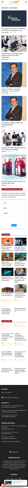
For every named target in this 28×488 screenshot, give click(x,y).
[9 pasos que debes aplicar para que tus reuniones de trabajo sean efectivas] (14, 138)
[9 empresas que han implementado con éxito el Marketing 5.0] (7, 272)
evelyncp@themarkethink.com (9, 412)
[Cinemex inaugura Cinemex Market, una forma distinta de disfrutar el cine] (7, 303)
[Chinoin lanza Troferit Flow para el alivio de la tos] (21, 303)
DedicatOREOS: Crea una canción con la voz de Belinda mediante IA (20, 249)
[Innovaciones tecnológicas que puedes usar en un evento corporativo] (14, 43)
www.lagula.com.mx (6, 433)
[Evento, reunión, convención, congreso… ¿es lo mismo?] (14, 74)
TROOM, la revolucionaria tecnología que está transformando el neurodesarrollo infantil (20, 337)
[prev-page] (2, 317)
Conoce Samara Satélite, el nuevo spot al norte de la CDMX (6, 264)
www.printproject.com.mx (7, 429)
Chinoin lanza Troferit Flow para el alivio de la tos (20, 310)
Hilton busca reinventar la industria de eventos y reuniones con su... (13, 29)
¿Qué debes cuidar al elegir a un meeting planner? (12, 123)
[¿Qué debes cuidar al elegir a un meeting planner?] (14, 108)
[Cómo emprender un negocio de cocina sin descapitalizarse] (21, 288)
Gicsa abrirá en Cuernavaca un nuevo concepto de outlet (20, 264)
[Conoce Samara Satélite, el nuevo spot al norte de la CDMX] (7, 257)
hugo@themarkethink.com (20, 410)
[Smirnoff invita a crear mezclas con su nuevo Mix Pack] (14, 167)
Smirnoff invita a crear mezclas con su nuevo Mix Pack (13, 182)
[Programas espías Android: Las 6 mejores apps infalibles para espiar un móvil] (21, 272)
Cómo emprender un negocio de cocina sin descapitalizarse (20, 295)
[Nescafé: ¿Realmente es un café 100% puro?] (7, 288)
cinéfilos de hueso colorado (13, 441)
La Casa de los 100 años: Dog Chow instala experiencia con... (7, 370)
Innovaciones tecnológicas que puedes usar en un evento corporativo (12, 55)
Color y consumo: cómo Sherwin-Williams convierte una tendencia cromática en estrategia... (7, 337)
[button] (2, 2)
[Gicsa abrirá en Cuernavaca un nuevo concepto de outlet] (21, 257)
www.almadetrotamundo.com (8, 438)
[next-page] (5, 317)
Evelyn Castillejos (4, 32)
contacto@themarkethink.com (8, 416)
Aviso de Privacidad (6, 392)
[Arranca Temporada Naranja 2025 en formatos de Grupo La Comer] (7, 242)
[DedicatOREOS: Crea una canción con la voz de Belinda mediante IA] (21, 242)
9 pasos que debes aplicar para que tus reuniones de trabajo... (13, 148)
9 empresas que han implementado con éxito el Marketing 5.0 (7, 279)
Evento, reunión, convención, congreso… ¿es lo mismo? (11, 90)
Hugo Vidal (3, 126)
